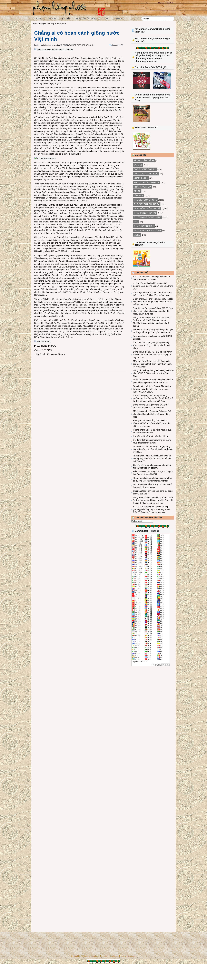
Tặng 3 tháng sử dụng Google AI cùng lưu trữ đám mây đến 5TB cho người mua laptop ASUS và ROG (152, 389)
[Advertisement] (152, 691)
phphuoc (45, 45)
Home (161, 3)
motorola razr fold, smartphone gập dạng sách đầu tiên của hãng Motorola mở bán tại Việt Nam (153, 449)
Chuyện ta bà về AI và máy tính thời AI (150, 436)
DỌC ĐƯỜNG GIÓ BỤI (145, 169)
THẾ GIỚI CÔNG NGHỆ (145, 200)
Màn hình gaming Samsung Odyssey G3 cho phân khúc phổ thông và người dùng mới (152, 414)
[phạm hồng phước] (60, 14)
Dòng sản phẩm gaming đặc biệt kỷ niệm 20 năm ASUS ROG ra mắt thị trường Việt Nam (153, 373)
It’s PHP (169, 3)
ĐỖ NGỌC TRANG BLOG (146, 173)
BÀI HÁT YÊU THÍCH (144, 160)
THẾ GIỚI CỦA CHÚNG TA (88, 18)
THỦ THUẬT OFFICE (144, 226)
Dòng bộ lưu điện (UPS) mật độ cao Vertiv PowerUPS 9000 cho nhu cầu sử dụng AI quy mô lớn (152, 355)
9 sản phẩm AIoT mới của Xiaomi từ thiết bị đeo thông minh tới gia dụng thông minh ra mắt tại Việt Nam (153, 302)
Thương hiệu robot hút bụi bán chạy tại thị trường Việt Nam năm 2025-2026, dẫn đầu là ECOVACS (152, 458)
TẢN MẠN (51, 18)
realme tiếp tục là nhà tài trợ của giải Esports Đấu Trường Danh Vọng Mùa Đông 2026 (153, 286)
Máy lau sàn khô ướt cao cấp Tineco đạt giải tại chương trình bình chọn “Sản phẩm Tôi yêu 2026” (152, 364)
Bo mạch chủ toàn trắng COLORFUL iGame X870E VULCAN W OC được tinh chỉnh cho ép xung (152, 423)
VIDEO (137, 235)
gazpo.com (131, 956)
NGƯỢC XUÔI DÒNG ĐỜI (146, 182)
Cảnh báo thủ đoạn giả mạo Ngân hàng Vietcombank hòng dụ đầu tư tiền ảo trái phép (151, 345)
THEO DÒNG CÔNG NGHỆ (147, 208)
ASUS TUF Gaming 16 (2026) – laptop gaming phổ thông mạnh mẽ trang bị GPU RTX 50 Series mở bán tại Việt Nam (152, 509)
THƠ (108, 18)
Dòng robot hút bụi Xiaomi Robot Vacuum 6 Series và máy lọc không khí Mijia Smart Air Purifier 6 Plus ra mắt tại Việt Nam (153, 500)
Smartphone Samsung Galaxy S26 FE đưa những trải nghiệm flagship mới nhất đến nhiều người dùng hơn (153, 311)
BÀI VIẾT (66, 18)
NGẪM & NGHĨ (141, 178)
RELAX (137, 191)
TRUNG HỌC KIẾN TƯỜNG (147, 230)
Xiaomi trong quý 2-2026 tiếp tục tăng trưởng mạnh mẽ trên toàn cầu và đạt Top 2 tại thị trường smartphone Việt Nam (153, 398)
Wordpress (114, 956)
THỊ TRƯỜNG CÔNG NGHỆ (147, 217)
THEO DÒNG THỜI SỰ (85, 45)
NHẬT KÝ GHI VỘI (142, 187)
